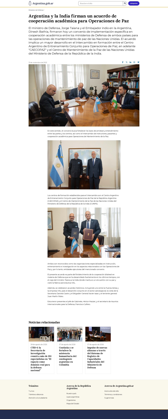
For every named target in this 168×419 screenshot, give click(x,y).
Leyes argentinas (72, 397)
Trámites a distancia (36, 394)
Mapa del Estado (72, 404)
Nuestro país (71, 393)
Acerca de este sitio (111, 391)
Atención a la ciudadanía (38, 398)
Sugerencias (109, 398)
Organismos (71, 400)
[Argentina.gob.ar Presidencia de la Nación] (41, 3)
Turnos (31, 391)
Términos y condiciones (113, 394)
